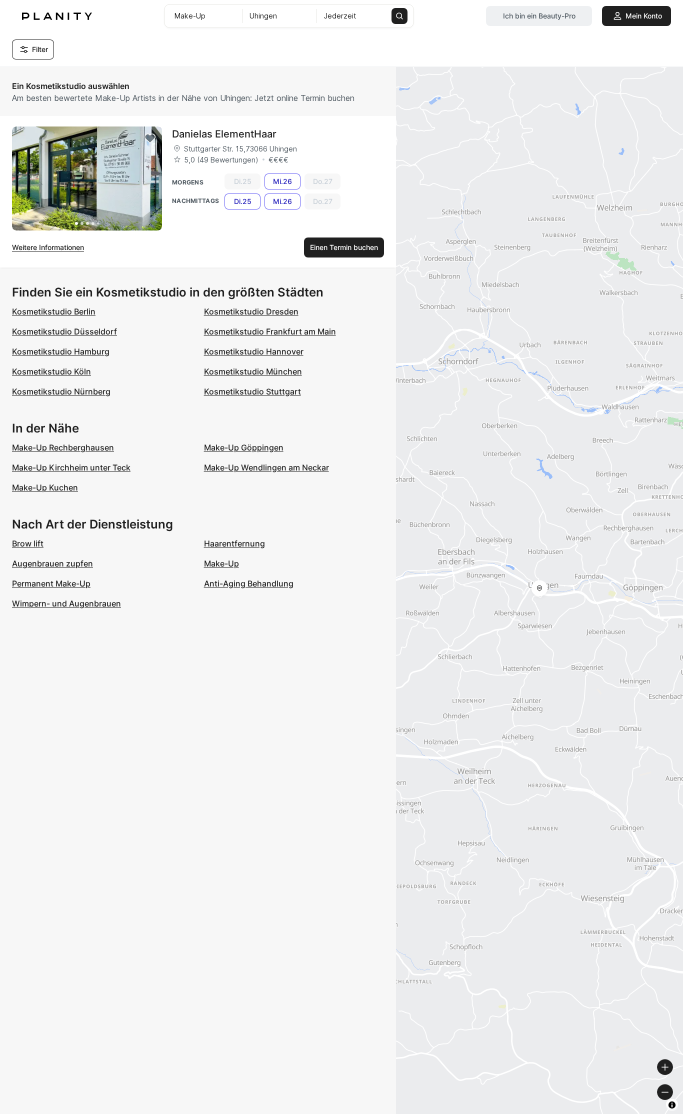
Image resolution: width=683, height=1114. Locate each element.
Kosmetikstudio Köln (51, 371)
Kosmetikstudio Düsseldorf (64, 331)
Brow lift (28, 543)
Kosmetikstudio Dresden (251, 311)
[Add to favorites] (150, 138)
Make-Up (221, 563)
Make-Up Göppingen (244, 447)
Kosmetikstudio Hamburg (61, 351)
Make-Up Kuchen (45, 487)
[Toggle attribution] (672, 1105)
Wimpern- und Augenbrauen (66, 603)
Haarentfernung (234, 543)
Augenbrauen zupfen (52, 563)
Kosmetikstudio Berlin (54, 311)
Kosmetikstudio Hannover (254, 351)
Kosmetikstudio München (253, 371)
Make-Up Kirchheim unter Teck (71, 467)
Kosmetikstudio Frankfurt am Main (270, 331)
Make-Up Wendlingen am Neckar (266, 467)
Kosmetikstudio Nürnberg (61, 391)
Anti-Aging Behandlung (249, 583)
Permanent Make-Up (51, 583)
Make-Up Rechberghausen (63, 447)
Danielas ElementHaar (224, 134)
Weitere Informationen (48, 247)
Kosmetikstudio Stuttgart (252, 391)
